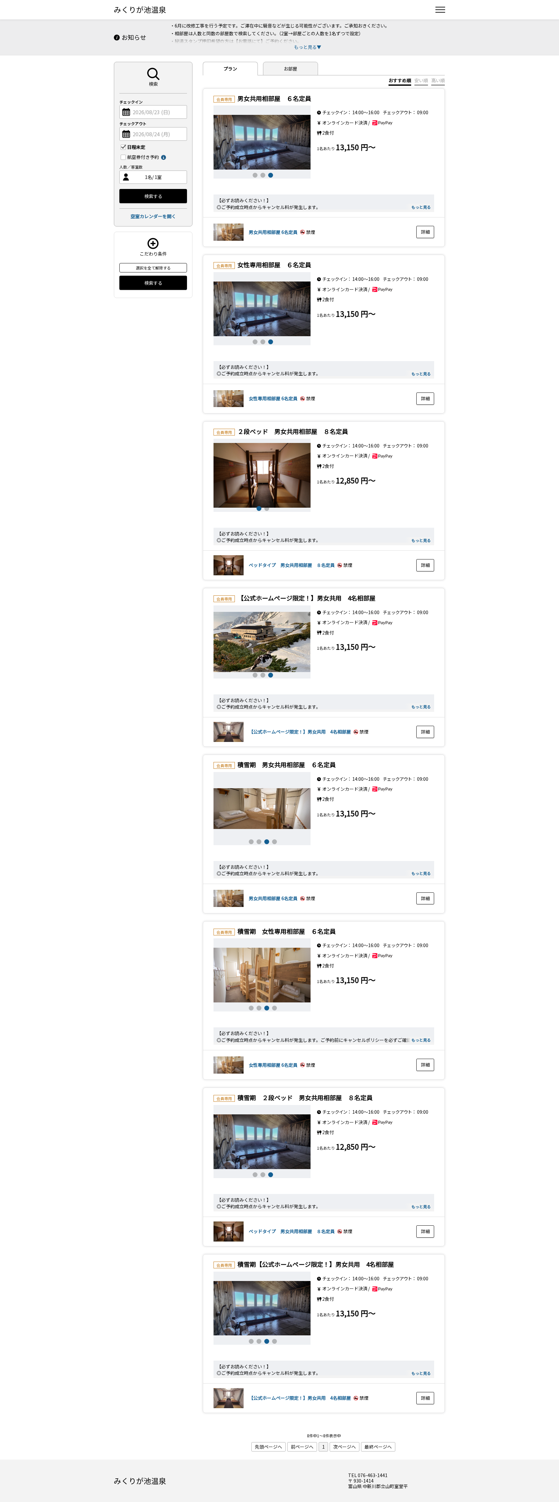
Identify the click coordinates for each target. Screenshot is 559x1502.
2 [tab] (262, 174)
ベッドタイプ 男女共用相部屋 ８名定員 (292, 565)
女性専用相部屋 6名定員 (273, 398)
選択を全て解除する (153, 268)
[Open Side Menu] (440, 10)
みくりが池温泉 (140, 9)
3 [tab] (270, 174)
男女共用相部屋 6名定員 (273, 232)
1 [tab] (254, 174)
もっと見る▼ (307, 47)
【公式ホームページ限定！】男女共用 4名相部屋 (300, 731)
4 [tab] (273, 841)
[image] (262, 142)
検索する (153, 196)
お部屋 (290, 68)
